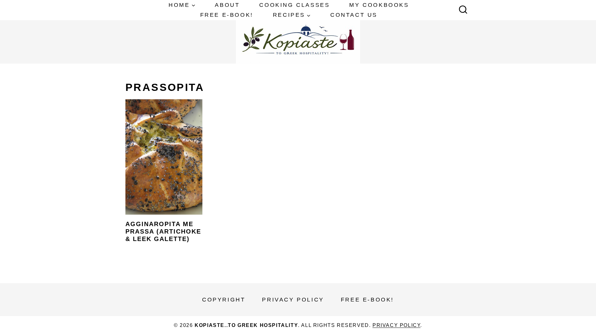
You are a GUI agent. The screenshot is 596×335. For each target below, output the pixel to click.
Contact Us (353, 15)
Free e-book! (226, 15)
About (227, 5)
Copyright (223, 300)
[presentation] (163, 157)
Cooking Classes (294, 5)
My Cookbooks (379, 5)
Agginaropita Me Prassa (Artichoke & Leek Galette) (163, 231)
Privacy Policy (293, 300)
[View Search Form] (463, 10)
